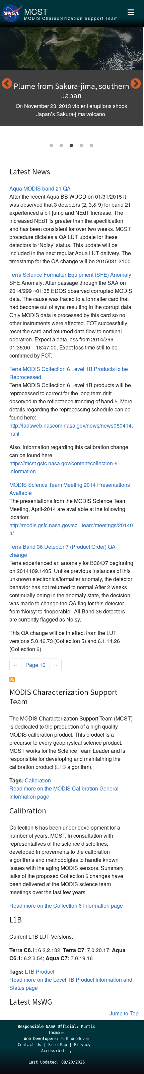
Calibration (38, 780)
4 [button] (81, 145)
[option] (71, 76)
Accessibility (56, 1050)
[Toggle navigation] (131, 13)
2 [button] (61, 145)
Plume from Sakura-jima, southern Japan (71, 90)
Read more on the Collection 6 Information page (66, 905)
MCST (36, 11)
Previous (7, 84)
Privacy (82, 1044)
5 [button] (91, 145)
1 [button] (51, 145)
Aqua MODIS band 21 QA (40, 188)
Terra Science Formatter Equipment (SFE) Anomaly (70, 274)
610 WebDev (73, 1038)
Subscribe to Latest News (12, 679)
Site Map (57, 1044)
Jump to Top (124, 1013)
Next (136, 84)
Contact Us (29, 1044)
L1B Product (39, 971)
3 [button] (71, 145)
